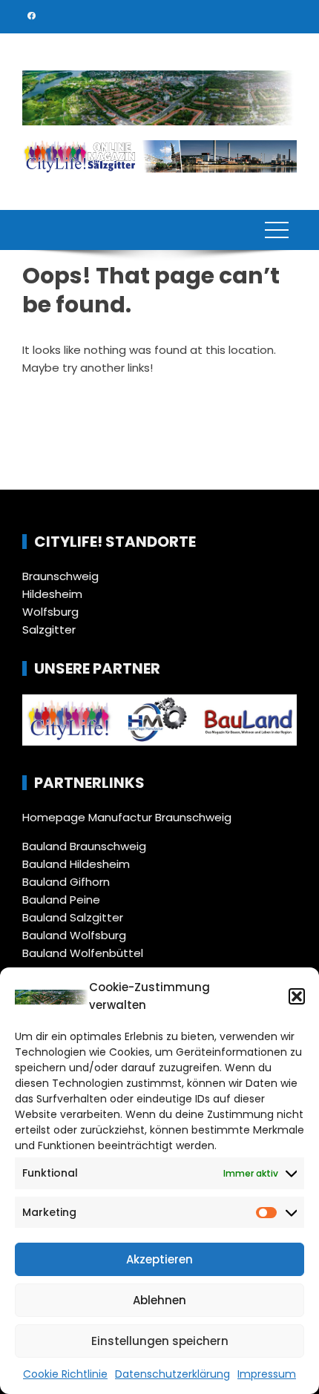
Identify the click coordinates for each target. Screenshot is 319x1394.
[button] (296, 996)
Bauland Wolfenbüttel (82, 953)
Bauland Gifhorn (66, 882)
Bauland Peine (61, 899)
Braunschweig (60, 576)
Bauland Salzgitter (72, 917)
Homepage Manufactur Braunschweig (126, 817)
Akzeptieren (159, 1259)
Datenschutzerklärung (172, 1374)
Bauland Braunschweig (84, 846)
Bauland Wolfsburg (74, 935)
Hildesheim (52, 594)
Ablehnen (159, 1300)
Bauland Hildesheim (76, 864)
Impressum (266, 1374)
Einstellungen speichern (159, 1341)
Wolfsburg (50, 611)
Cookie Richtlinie (65, 1374)
